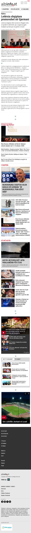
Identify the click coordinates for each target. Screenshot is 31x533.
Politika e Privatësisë (5, 493)
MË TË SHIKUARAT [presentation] (8, 359)
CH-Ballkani (3, 443)
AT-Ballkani (25, 9)
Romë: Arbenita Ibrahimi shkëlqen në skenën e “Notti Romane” (14, 155)
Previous (25, 393)
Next (28, 393)
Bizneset (3, 460)
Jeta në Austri (15, 9)
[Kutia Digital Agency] (8, 479)
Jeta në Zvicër (4, 431)
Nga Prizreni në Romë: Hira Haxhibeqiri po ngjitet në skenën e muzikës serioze (14, 160)
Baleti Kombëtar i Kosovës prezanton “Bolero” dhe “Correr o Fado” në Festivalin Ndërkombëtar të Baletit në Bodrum (15, 149)
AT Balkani (3, 446)
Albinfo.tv (3, 450)
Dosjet (2, 465)
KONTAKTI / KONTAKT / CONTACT (8, 486)
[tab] (8, 359)
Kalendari (3, 453)
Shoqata (3, 463)
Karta (2, 491)
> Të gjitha (26, 352)
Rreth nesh (3, 488)
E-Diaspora (5, 9)
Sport (2, 456)
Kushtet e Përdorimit (5, 495)
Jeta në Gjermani (4, 433)
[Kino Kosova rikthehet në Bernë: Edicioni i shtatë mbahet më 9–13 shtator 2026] (15, 133)
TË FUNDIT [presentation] (18, 359)
